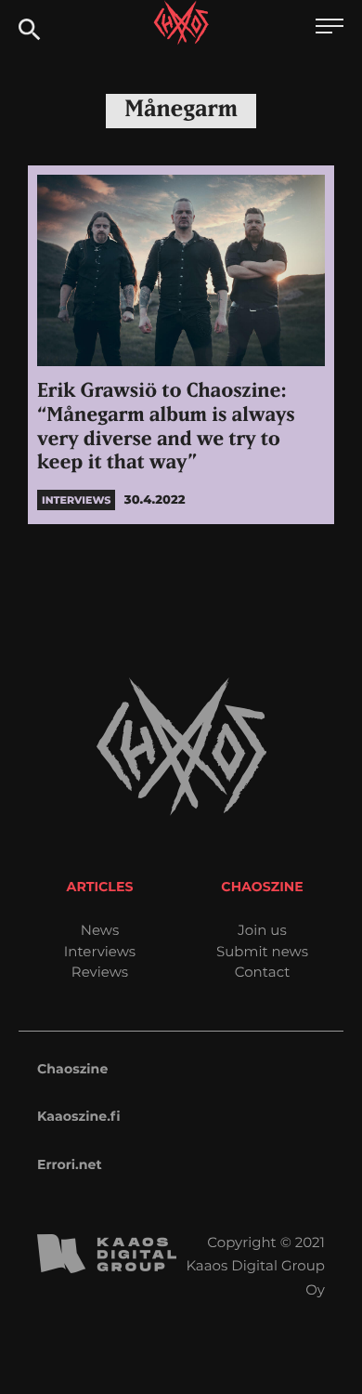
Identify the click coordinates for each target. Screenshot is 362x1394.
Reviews (99, 972)
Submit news (262, 951)
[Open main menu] (329, 28)
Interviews (100, 951)
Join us (262, 930)
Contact (263, 972)
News (100, 930)
